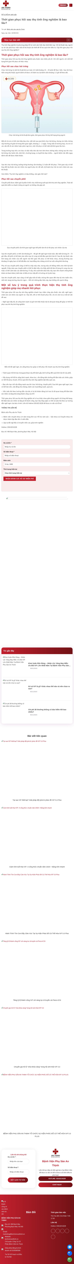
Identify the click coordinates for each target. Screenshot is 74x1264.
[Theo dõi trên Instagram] (58, 1231)
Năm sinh (7, 460)
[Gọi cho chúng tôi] (67, 1231)
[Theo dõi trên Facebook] (53, 1231)
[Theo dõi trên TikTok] (62, 1231)
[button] (70, 5)
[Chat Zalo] (69, 1253)
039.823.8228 (61, 1226)
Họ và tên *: (12, 1157)
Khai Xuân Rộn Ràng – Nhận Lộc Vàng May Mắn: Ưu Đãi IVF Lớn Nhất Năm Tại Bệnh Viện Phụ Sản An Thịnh (48, 664)
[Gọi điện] (69, 1259)
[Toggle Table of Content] (67, 40)
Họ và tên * (7, 443)
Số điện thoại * (8, 452)
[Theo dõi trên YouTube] (53, 1237)
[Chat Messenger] (69, 1247)
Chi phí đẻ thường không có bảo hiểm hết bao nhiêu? (47, 711)
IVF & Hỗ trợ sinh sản (9, 14)
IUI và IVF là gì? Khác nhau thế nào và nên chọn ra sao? (49, 687)
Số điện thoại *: (13, 1167)
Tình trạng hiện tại (10, 469)
